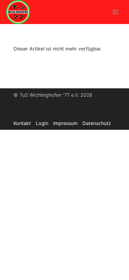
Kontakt (22, 123)
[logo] (18, 12)
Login (42, 123)
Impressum (65, 123)
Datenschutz (96, 123)
